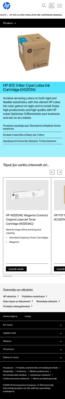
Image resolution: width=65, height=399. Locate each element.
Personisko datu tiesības (15, 375)
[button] (52, 172)
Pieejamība (8, 371)
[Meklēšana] (44, 6)
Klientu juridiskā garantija (45, 378)
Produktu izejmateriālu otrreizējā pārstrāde (37, 367)
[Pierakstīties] (51, 5)
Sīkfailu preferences (39, 371)
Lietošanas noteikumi (40, 375)
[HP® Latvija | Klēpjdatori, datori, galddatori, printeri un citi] (6, 5)
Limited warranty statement (16, 378)
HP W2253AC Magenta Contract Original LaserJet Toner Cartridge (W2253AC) (27, 219)
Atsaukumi (8, 367)
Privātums (21, 371)
